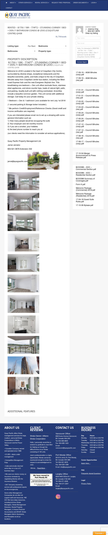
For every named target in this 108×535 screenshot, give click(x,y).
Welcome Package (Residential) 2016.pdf (85, 194)
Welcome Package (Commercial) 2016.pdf (85, 188)
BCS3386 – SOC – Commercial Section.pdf (86, 168)
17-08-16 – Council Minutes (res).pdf (87, 136)
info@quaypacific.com (68, 467)
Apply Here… (85, 463)
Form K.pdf (80, 184)
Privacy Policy (86, 483)
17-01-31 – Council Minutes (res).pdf (87, 96)
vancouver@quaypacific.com (66, 448)
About (12, 2)
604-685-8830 (63, 441)
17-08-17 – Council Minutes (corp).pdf (87, 142)
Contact (9, 8)
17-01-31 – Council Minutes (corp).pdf (87, 90)
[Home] (6, 2)
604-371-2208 (63, 481)
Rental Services (41, 2)
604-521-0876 (63, 462)
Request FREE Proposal (61, 2)
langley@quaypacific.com (64, 488)
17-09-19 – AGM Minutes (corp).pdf (86, 73)
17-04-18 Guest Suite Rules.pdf (85, 200)
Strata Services (25, 2)
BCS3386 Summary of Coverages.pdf (85, 179)
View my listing (91, 33)
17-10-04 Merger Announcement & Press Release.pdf (86, 155)
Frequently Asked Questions (91, 473)
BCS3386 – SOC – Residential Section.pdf (85, 173)
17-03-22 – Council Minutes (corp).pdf (87, 102)
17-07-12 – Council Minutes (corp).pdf (87, 125)
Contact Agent (82, 62)
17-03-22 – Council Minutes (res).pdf (87, 108)
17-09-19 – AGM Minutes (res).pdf (86, 79)
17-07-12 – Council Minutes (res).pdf (87, 131)
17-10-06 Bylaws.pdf (84, 205)
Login (93, 2)
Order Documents (80, 2)
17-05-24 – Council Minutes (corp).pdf (87, 113)
